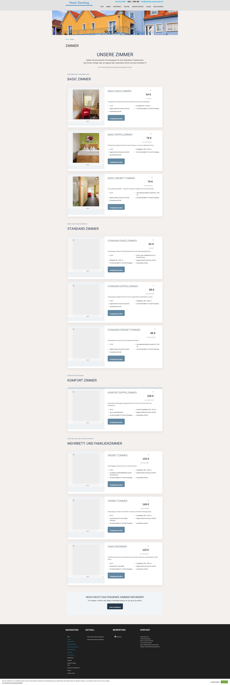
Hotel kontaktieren (115, 607)
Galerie (148, 6)
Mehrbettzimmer (71, 649)
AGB (68, 665)
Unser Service (70, 655)
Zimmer (108, 6)
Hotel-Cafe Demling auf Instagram (95, 636)
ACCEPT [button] (224, 682)
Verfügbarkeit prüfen (116, 118)
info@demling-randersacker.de (152, 2)
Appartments (117, 6)
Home (67, 39)
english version (158, 6)
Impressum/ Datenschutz (73, 667)
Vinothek (126, 6)
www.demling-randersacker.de (152, 646)
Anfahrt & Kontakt (138, 6)
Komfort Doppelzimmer (73, 647)
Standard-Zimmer (71, 644)
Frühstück (69, 652)
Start (102, 6)
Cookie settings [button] (215, 682)
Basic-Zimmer (70, 641)
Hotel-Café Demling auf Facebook (95, 639)
